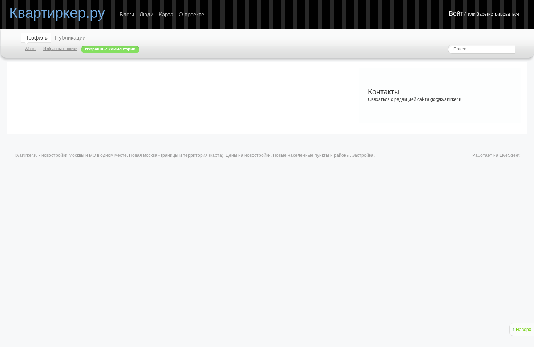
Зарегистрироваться (498, 14)
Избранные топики (60, 48)
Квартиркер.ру (57, 13)
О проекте (191, 14)
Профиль (36, 37)
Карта (166, 14)
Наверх (523, 329)
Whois (30, 48)
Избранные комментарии (110, 49)
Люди (146, 14)
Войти (458, 13)
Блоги (127, 14)
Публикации (70, 37)
